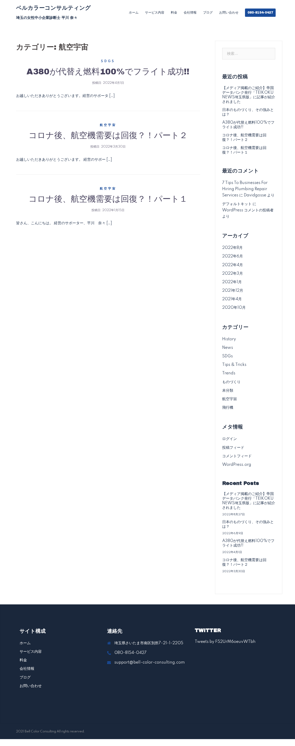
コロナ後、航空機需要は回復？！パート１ (108, 199)
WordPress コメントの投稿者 (248, 210)
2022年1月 (232, 282)
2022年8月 (232, 248)
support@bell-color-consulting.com (149, 662)
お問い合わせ (229, 12)
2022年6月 (232, 256)
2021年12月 (232, 290)
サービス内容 (154, 12)
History (229, 339)
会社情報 (190, 12)
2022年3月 (232, 273)
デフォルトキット (237, 204)
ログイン (229, 439)
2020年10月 (234, 308)
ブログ (208, 12)
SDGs (108, 61)
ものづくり (231, 382)
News (227, 348)
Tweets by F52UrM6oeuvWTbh (225, 642)
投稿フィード (233, 448)
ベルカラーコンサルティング (53, 8)
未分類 (227, 390)
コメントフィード (237, 456)
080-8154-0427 (260, 12)
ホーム (134, 12)
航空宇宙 (108, 125)
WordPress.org (236, 465)
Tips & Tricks (234, 365)
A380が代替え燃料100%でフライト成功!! (108, 71)
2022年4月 (232, 265)
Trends (228, 373)
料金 (174, 12)
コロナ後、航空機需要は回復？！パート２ (108, 135)
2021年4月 (232, 299)
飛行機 (227, 407)
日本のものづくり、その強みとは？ (248, 112)
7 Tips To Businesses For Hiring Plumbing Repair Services (245, 189)
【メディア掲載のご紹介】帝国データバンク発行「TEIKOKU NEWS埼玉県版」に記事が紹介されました (248, 95)
